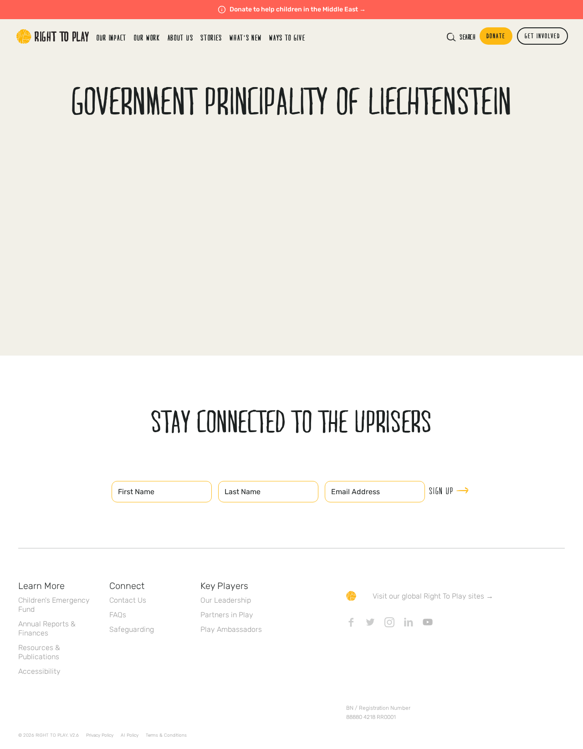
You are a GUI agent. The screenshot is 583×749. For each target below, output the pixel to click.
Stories (211, 37)
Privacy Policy (99, 735)
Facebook (351, 622)
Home (52, 36)
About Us (181, 37)
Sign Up (441, 490)
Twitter (370, 622)
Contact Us (127, 600)
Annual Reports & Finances (47, 628)
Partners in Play (226, 614)
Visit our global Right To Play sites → (433, 596)
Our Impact (112, 37)
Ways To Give (287, 37)
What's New (246, 37)
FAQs (117, 614)
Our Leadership (225, 600)
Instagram (389, 622)
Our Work (147, 37)
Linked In (409, 622)
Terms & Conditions (166, 735)
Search (467, 36)
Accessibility (39, 671)
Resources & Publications (39, 652)
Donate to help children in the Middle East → (298, 9)
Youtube (428, 622)
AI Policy (129, 735)
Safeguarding (131, 629)
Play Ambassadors (231, 629)
